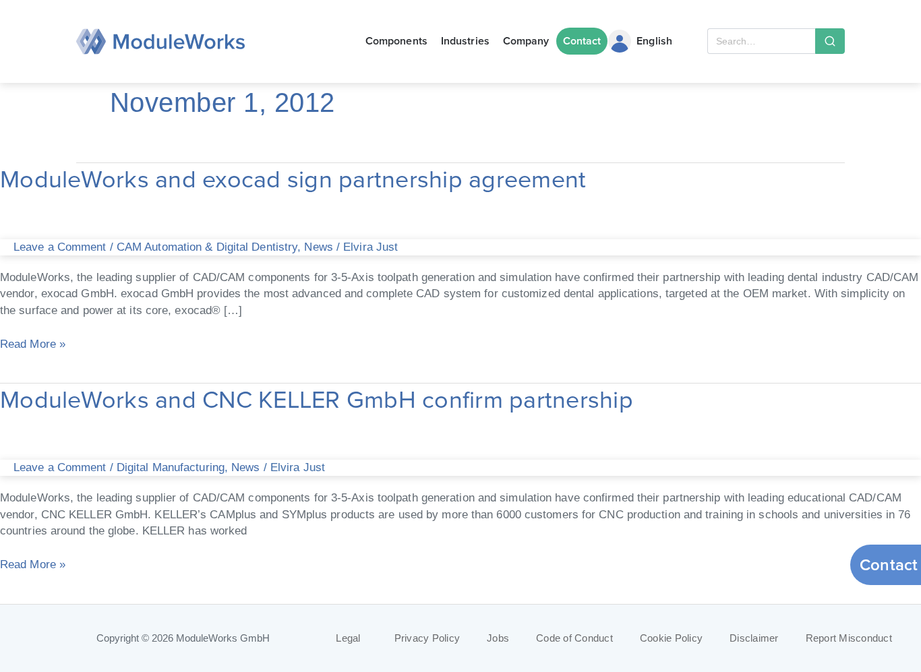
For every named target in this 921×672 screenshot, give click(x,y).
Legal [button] (348, 638)
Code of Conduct (574, 638)
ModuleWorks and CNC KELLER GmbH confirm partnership (316, 398)
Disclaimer (754, 638)
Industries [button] (465, 41)
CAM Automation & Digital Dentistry (207, 247)
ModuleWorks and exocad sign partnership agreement (293, 178)
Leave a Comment (60, 247)
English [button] (654, 41)
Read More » (32, 343)
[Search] (830, 41)
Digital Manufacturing (171, 467)
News (318, 247)
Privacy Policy (427, 638)
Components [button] (396, 41)
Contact (582, 41)
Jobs (498, 638)
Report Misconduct (849, 638)
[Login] (619, 41)
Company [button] (526, 41)
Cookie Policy (671, 638)
